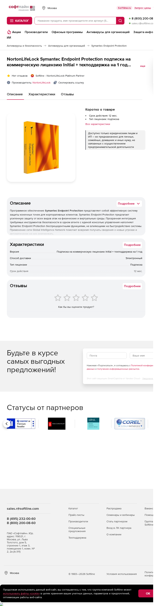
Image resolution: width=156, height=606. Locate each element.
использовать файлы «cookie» (21, 593)
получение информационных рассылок (118, 369)
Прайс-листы (76, 514)
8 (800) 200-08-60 (21, 523)
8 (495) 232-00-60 (21, 519)
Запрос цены (142, 8)
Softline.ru (124, 8)
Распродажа (114, 508)
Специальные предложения (77, 529)
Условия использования (122, 573)
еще (142, 66)
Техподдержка (77, 537)
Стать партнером (117, 521)
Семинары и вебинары (121, 514)
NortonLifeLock (41, 82)
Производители (78, 521)
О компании (114, 534)
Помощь (150, 514)
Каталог (73, 508)
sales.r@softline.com (143, 23)
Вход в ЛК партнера (119, 527)
